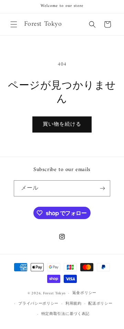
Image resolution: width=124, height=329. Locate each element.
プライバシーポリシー (38, 303)
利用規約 (73, 303)
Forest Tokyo (54, 293)
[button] (13, 24)
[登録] (102, 188)
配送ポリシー (100, 303)
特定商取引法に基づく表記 (65, 314)
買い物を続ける (62, 124)
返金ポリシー (84, 293)
